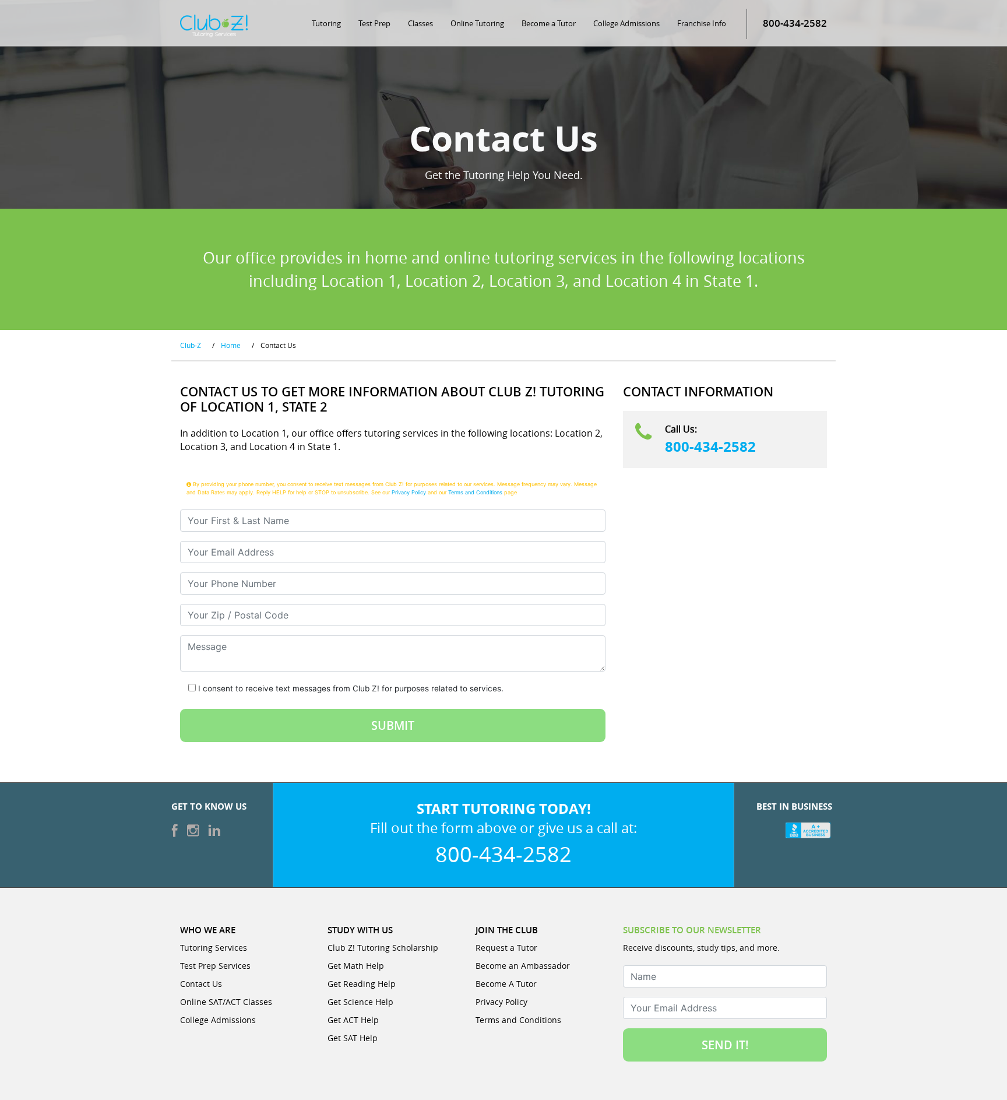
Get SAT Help (353, 1037)
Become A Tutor (506, 983)
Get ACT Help (353, 1019)
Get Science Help (360, 1001)
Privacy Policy (409, 492)
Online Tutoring (477, 23)
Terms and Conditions (475, 492)
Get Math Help (356, 965)
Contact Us (201, 983)
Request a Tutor (506, 947)
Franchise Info (701, 23)
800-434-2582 (710, 446)
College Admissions (626, 23)
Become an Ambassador (523, 965)
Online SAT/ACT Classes (226, 1001)
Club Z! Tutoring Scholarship (383, 947)
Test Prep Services (215, 965)
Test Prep (374, 23)
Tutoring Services (213, 947)
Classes (420, 23)
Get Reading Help (362, 983)
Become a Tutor (549, 23)
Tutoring (326, 23)
